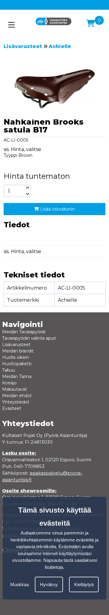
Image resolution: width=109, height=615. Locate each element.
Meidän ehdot (17, 395)
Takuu (8, 370)
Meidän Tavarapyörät (24, 332)
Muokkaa (19, 584)
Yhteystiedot (15, 402)
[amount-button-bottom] (27, 194)
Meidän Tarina (16, 376)
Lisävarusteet (23, 46)
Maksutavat (14, 389)
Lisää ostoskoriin (57, 209)
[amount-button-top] (27, 188)
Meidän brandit (18, 351)
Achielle (60, 46)
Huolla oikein (15, 357)
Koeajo (9, 383)
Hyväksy (49, 584)
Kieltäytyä (84, 584)
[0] (90, 23)
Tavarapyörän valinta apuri (29, 338)
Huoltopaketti (16, 363)
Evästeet (11, 408)
